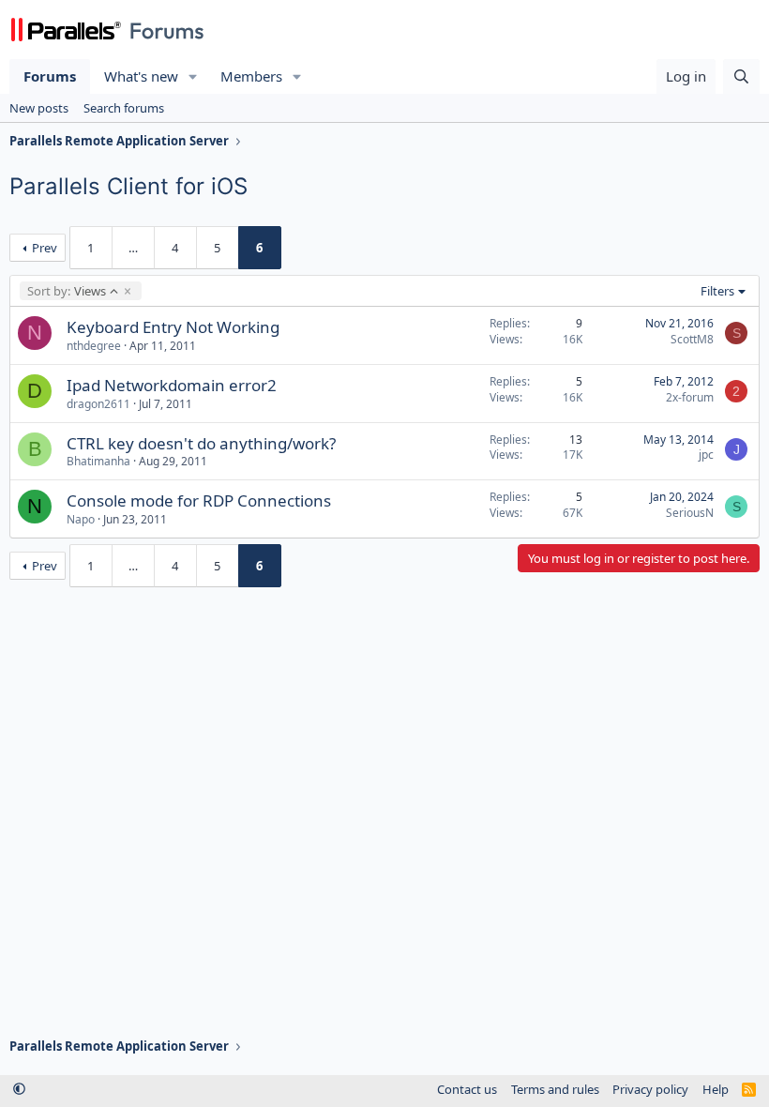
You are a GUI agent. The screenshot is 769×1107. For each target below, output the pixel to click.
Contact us (467, 1089)
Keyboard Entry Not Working (173, 327)
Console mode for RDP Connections (199, 500)
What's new (141, 76)
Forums (49, 76)
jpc (706, 455)
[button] (193, 76)
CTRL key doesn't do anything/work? (201, 443)
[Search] (741, 76)
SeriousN (690, 513)
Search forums (123, 107)
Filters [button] (717, 290)
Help (715, 1089)
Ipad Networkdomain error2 (172, 385)
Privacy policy (650, 1089)
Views (66, 290)
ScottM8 (692, 339)
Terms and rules (555, 1089)
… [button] (133, 247)
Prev (44, 247)
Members (251, 76)
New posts (38, 107)
